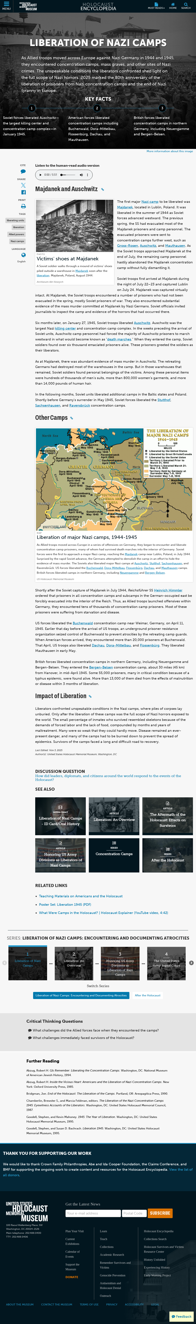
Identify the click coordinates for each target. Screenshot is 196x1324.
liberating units (15, 220)
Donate (71, 1277)
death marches (119, 339)
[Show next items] (191, 963)
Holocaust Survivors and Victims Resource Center (164, 1249)
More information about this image (170, 151)
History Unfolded (154, 1259)
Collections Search (155, 1239)
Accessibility (134, 1304)
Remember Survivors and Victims (115, 1265)
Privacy (111, 1304)
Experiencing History (157, 1267)
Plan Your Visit (74, 1231)
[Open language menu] (23, 255)
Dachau (149, 568)
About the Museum (19, 1304)
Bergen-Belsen (155, 572)
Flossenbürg (134, 568)
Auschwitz (148, 246)
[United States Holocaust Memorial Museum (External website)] (28, 6)
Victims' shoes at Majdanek (68, 259)
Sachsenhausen (47, 405)
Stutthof (164, 400)
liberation (18, 227)
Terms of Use (89, 1304)
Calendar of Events (72, 1254)
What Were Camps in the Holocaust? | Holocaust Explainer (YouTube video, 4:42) (103, 913)
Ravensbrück (79, 405)
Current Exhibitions (72, 1241)
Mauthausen (175, 246)
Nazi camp (149, 202)
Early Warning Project (157, 1275)
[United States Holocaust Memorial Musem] (27, 1212)
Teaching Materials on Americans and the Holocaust (80, 896)
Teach (103, 1239)
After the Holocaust (147, 995)
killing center (65, 328)
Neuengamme (129, 572)
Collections (107, 1246)
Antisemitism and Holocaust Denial (110, 1286)
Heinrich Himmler (168, 590)
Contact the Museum (56, 1304)
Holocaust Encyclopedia (158, 1231)
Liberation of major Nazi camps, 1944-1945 (87, 537)
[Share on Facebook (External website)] (23, 192)
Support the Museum (72, 1267)
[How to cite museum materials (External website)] (23, 171)
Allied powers (16, 234)
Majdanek (81, 271)
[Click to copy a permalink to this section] (102, 189)
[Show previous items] (4, 963)
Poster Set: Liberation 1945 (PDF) (65, 904)
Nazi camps (17, 241)
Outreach (105, 1295)
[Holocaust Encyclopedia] (98, 6)
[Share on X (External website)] (23, 185)
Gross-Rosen (127, 246)
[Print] (23, 206)
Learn (103, 1231)
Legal (155, 1304)
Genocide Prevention (112, 1275)
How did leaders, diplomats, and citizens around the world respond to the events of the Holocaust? (108, 778)
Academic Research (112, 1254)
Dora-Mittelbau (114, 568)
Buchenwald (94, 568)
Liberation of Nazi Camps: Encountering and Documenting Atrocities (81, 995)
